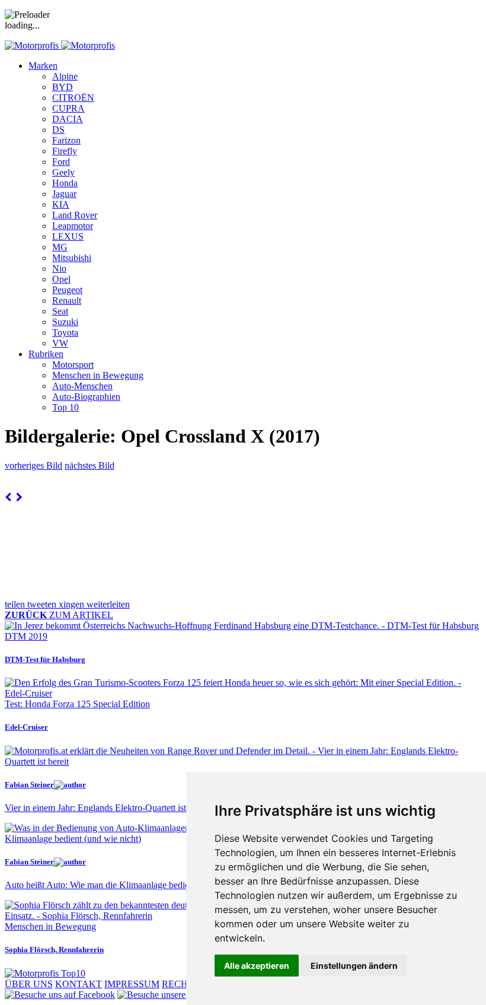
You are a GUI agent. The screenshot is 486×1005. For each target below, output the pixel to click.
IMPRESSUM (131, 984)
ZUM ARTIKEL (59, 615)
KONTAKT (78, 984)
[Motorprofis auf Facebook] (60, 995)
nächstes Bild (89, 465)
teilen (16, 604)
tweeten (43, 604)
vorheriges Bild (33, 465)
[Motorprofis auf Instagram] (181, 995)
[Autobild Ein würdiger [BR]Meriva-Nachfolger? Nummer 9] (19, 497)
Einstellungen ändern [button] (354, 966)
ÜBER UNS (29, 984)
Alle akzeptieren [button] (256, 966)
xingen (73, 604)
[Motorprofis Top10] (45, 973)
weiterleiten (108, 604)
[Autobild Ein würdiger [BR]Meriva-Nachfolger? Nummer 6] (8, 497)
